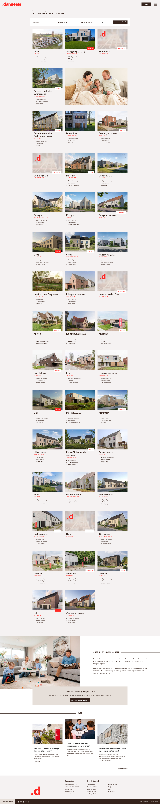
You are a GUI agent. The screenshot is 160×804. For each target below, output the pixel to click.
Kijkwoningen (91, 784)
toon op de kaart (120, 22)
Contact (146, 4)
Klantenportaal (91, 794)
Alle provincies (62, 22)
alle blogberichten (123, 768)
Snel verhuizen (69, 791)
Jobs (109, 789)
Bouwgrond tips (91, 791)
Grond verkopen (91, 789)
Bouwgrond (68, 789)
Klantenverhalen (113, 784)
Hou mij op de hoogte (80, 700)
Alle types (35, 22)
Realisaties (111, 791)
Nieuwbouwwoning (71, 784)
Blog (109, 787)
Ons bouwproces (92, 787)
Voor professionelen (71, 794)
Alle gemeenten (86, 22)
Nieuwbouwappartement (72, 787)
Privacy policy (154, 801)
